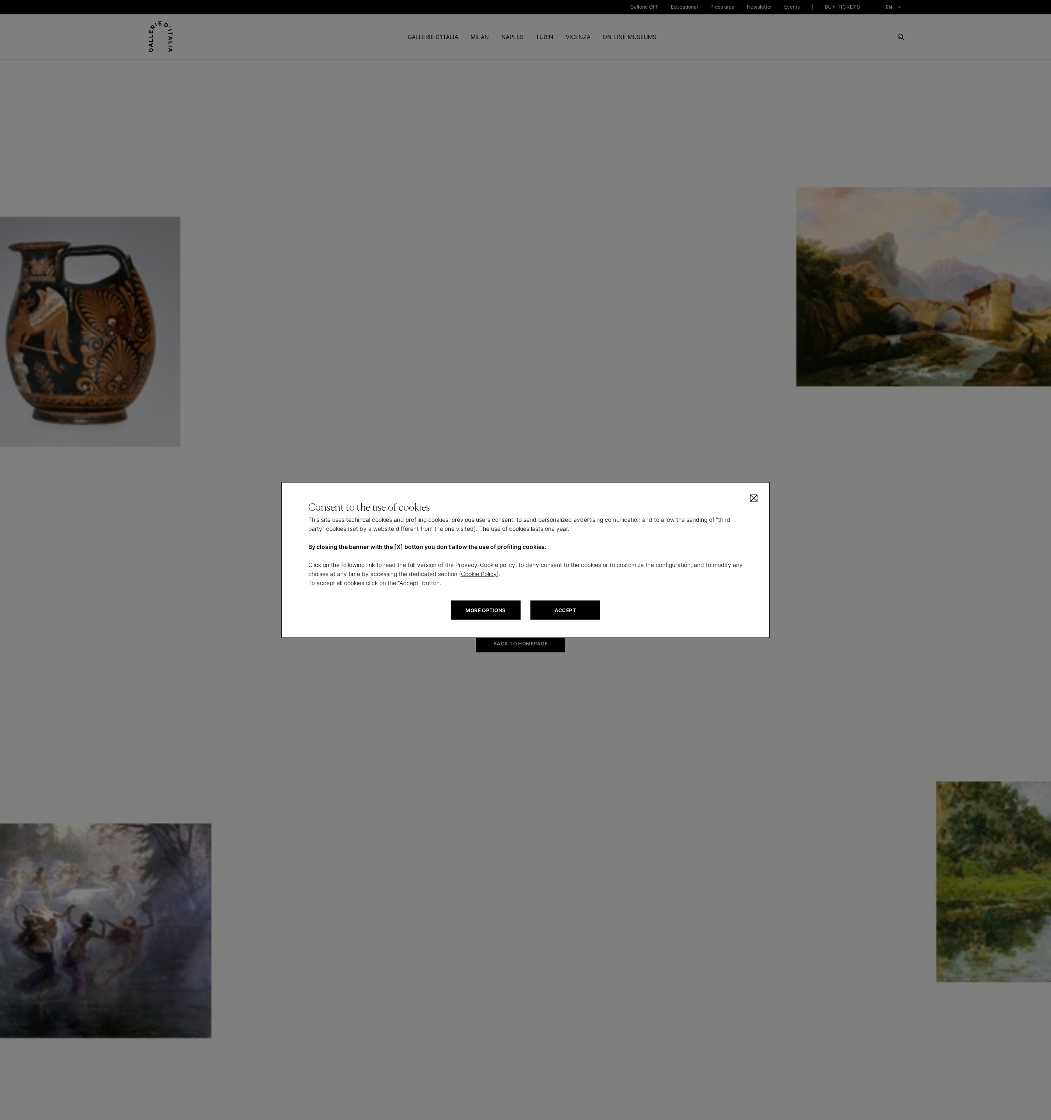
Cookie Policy (479, 573)
